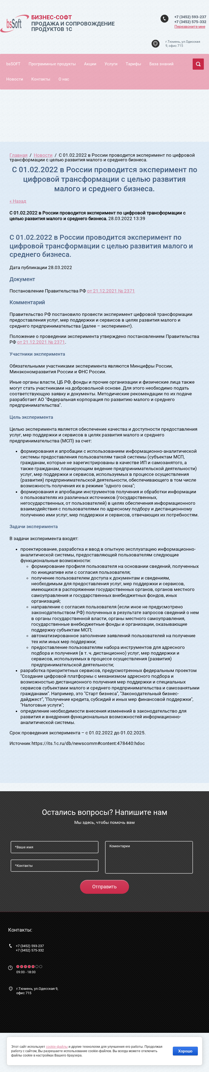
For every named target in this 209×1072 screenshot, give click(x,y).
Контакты (40, 79)
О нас (64, 79)
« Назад (18, 201)
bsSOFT (13, 63)
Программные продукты (52, 63)
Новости (14, 79)
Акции (90, 63)
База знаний (161, 63)
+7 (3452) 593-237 (190, 17)
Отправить (104, 886)
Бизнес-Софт (51, 17)
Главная (18, 155)
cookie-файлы (57, 1047)
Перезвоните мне (189, 26)
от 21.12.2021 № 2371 (111, 291)
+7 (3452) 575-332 (190, 22)
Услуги (111, 63)
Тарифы (133, 63)
